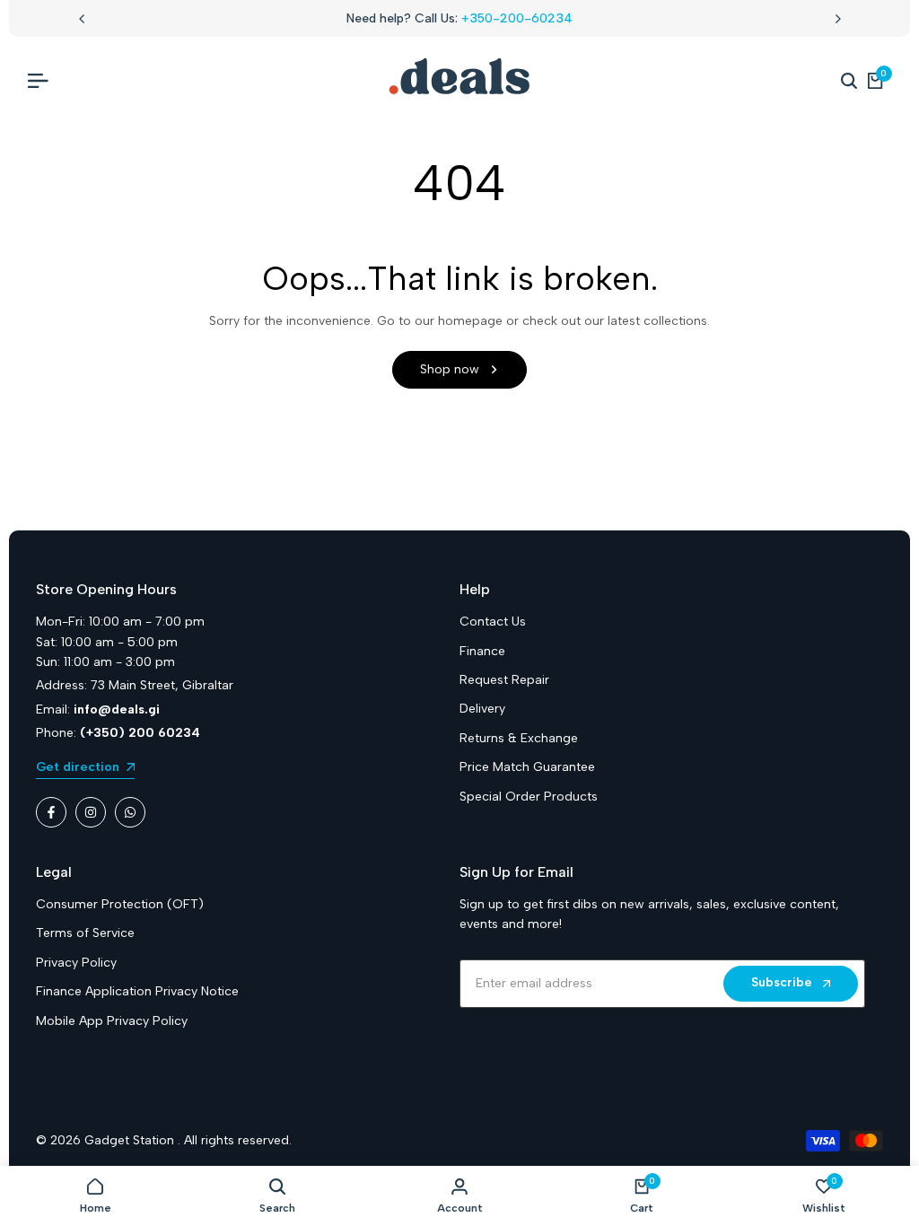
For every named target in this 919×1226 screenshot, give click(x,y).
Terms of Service (85, 933)
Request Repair (504, 679)
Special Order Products (529, 796)
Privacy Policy (76, 962)
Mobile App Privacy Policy (112, 1021)
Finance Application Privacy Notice (137, 991)
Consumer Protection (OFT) (120, 904)
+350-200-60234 (517, 18)
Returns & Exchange (519, 738)
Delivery (482, 708)
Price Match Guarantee (527, 767)
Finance (482, 651)
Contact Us (493, 621)
